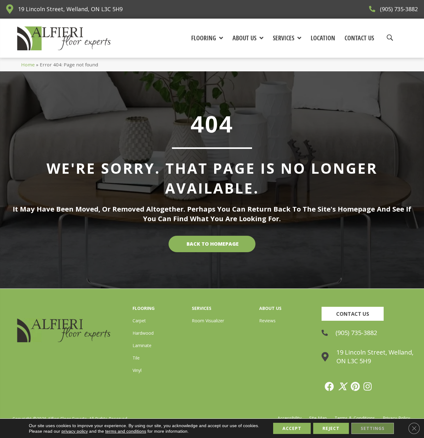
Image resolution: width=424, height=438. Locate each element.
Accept (291, 428)
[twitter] (343, 386)
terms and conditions (125, 431)
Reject (331, 428)
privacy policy (74, 431)
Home (28, 64)
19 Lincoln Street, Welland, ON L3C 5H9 (70, 9)
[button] (353, 314)
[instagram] (367, 386)
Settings (373, 428)
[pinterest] (355, 386)
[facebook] (330, 386)
